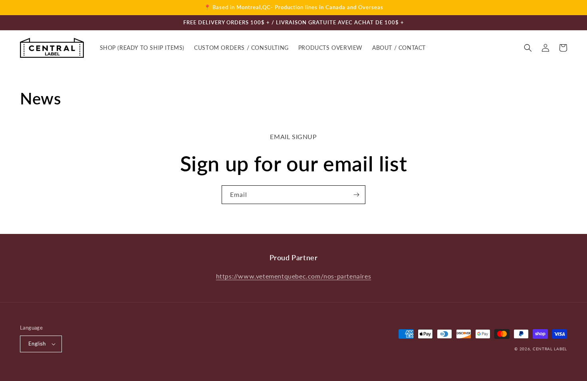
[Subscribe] (356, 194)
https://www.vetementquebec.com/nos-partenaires (293, 276)
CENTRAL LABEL (550, 348)
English (37, 343)
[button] (528, 48)
